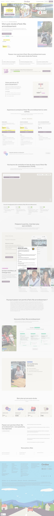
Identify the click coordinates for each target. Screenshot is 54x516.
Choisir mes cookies (22, 268)
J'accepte (32, 268)
